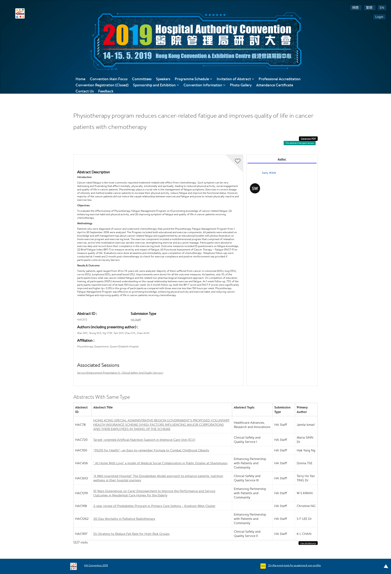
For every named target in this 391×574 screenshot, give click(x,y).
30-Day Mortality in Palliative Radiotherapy (124, 519)
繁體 (369, 7)
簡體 (355, 7)
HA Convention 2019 (96, 565)
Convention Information (203, 85)
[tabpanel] (282, 270)
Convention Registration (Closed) (102, 85)
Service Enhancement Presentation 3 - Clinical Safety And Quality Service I (120, 372)
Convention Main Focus (108, 78)
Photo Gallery (241, 85)
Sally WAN (269, 173)
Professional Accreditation (280, 78)
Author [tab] (282, 159)
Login (379, 17)
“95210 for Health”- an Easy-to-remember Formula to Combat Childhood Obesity (151, 450)
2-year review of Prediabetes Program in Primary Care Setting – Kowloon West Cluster (154, 506)
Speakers (163, 78)
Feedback (105, 91)
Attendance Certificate (274, 85)
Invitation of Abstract (234, 78)
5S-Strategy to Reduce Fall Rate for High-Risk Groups (131, 534)
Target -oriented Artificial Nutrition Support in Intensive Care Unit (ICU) (144, 440)
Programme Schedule (192, 78)
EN (382, 7)
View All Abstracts (308, 543)
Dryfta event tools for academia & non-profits (294, 565)
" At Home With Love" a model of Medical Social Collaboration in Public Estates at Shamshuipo (160, 463)
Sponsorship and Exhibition (155, 85)
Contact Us (85, 91)
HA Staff (136, 319)
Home (80, 78)
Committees (142, 78)
